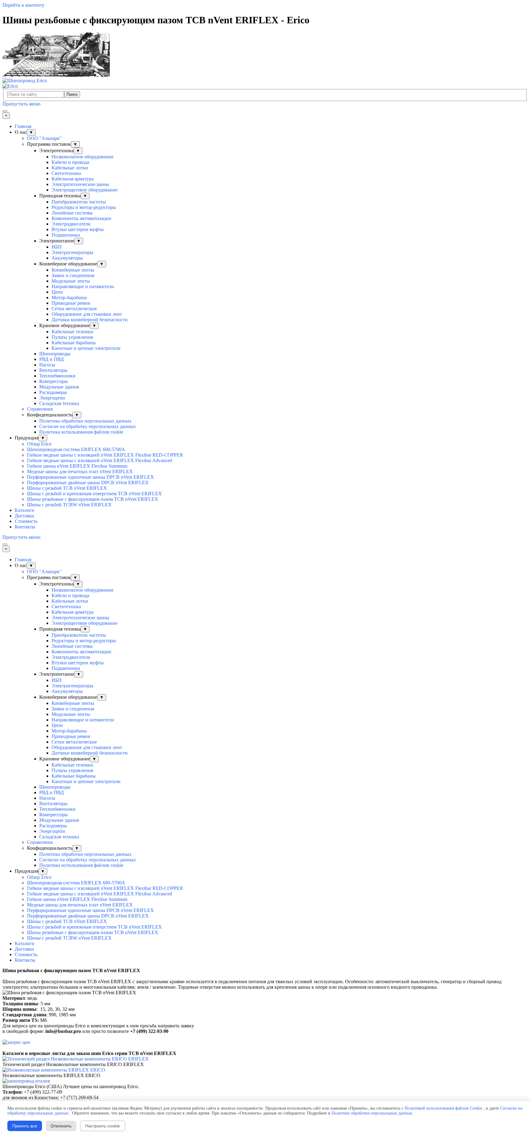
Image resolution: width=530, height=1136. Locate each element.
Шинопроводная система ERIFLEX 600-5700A (76, 449)
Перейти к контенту (23, 5)
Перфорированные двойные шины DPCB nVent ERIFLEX (88, 482)
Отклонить (61, 1125)
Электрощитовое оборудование (84, 189)
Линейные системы (72, 212)
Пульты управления (72, 337)
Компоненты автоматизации (81, 218)
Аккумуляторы (67, 258)
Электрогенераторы (72, 252)
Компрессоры (53, 381)
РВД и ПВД (51, 359)
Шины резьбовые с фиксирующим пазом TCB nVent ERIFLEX (92, 499)
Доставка (24, 515)
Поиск (72, 94)
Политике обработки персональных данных (372, 1113)
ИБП (57, 246)
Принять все (24, 1125)
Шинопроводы (55, 353)
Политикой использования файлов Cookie (443, 1108)
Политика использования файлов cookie (81, 432)
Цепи (57, 292)
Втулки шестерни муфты (78, 229)
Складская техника (59, 403)
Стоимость (26, 521)
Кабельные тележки (72, 331)
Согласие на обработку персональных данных (87, 426)
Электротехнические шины (80, 184)
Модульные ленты (71, 281)
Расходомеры (53, 392)
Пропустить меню (21, 103)
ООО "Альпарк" (44, 138)
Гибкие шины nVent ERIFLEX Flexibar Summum (77, 466)
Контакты (25, 526)
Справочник (40, 409)
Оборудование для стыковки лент (87, 314)
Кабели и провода (70, 162)
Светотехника (66, 173)
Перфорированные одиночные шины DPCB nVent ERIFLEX (90, 477)
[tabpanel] (265, 979)
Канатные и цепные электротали (86, 348)
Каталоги (24, 510)
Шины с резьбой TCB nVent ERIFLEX (67, 488)
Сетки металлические (74, 308)
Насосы (47, 364)
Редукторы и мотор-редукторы (84, 207)
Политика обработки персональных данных (85, 420)
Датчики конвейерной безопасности (90, 319)
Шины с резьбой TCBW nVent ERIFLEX (69, 504)
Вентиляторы (53, 370)
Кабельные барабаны (74, 342)
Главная (23, 126)
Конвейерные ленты (73, 269)
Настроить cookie (102, 1125)
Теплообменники (57, 375)
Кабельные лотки (70, 167)
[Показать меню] (4, 111)
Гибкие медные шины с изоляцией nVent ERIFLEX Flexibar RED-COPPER (105, 455)
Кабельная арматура (73, 178)
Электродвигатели (71, 223)
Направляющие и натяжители (83, 286)
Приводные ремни (71, 303)
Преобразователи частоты (79, 201)
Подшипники (66, 235)
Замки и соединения (73, 275)
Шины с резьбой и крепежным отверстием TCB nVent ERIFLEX (94, 493)
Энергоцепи (52, 397)
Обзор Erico (39, 443)
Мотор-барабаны (69, 297)
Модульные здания (59, 386)
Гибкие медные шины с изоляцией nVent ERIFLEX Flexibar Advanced (99, 460)
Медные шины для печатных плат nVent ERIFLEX (80, 471)
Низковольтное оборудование (82, 156)
